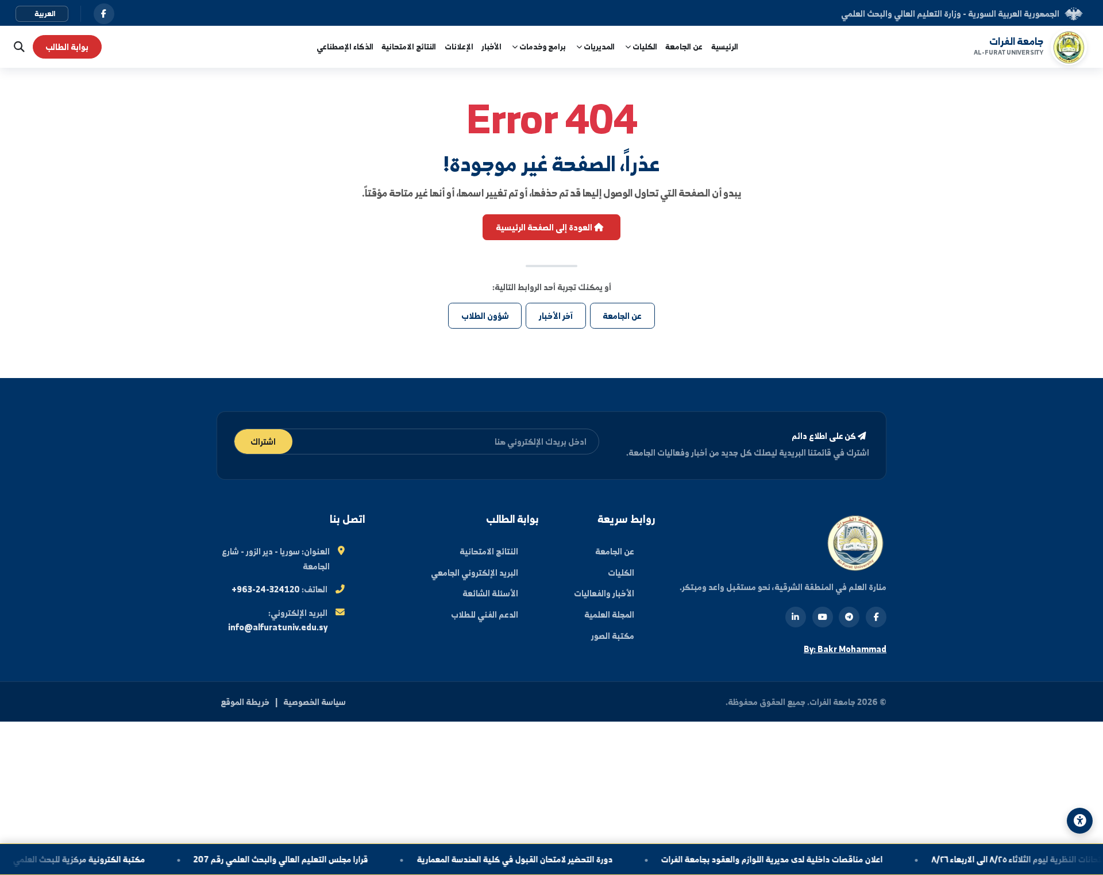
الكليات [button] (644, 46)
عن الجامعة (684, 46)
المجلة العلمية (609, 614)
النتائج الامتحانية (408, 46)
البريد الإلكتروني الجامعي (474, 572)
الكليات (621, 572)
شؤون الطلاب (485, 316)
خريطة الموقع (245, 702)
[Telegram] (849, 617)
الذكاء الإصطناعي (345, 46)
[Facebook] (876, 617)
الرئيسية (724, 46)
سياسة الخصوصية (314, 702)
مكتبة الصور (612, 636)
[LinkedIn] (795, 617)
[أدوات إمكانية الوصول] (1080, 821)
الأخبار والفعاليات (604, 593)
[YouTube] (822, 617)
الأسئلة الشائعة (490, 593)
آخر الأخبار (556, 316)
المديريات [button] (598, 46)
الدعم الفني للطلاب (484, 614)
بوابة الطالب (66, 47)
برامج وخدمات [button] (542, 46)
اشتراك (263, 441)
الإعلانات (459, 46)
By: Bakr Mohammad (845, 649)
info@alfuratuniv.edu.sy (277, 627)
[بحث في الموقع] (16, 46)
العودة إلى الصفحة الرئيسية (545, 227)
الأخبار (491, 46)
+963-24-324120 (266, 589)
